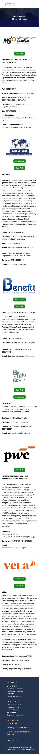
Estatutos (10, 694)
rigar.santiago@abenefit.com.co (21, 356)
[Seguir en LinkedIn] (8, 740)
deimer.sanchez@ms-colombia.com (16, 127)
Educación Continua (14, 705)
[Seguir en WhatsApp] (13, 740)
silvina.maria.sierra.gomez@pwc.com (17, 548)
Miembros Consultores (15, 688)
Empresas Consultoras (15, 715)
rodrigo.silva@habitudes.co (19, 433)
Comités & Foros (13, 707)
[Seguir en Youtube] (17, 740)
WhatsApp (19, 161)
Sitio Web (19, 53)
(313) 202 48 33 (13, 723)
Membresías (11, 712)
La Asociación (12, 686)
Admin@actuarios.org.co (18, 728)
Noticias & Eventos (13, 710)
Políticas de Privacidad (15, 691)
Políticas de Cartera (14, 696)
